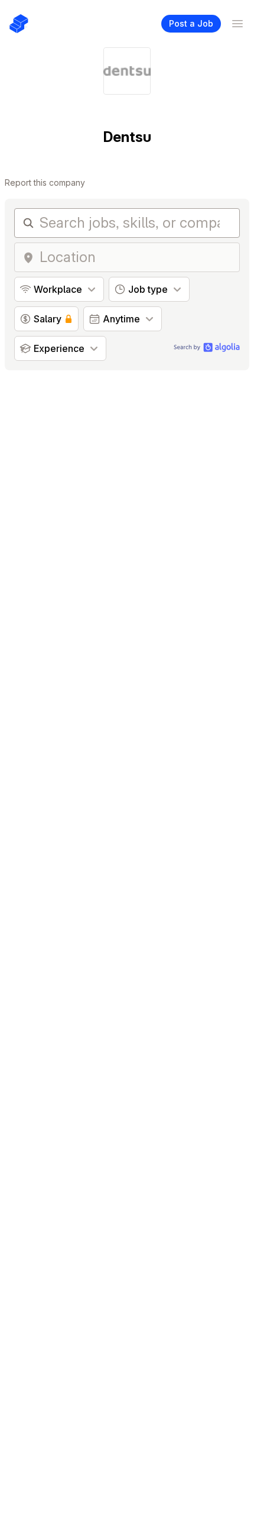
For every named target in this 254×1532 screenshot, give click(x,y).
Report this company (45, 182)
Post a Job (191, 23)
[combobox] (136, 257)
